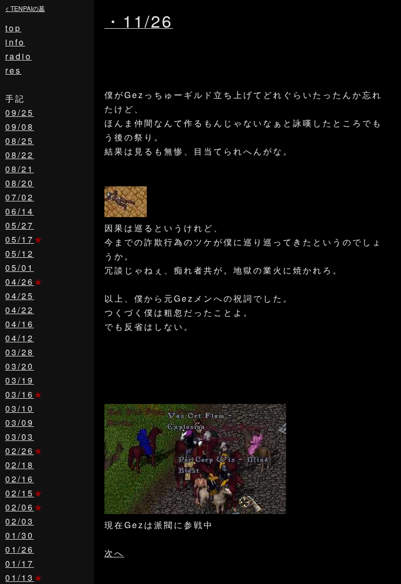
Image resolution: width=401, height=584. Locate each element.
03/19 (19, 380)
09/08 (19, 127)
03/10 (19, 408)
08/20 (19, 183)
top (13, 28)
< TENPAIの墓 (25, 8)
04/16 (19, 324)
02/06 (19, 507)
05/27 (19, 225)
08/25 (19, 141)
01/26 (19, 549)
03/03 (19, 437)
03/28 (19, 352)
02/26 (19, 451)
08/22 (19, 155)
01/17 (19, 563)
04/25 (19, 296)
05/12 (19, 253)
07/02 (19, 197)
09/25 (19, 112)
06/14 (19, 211)
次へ (114, 553)
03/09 (19, 422)
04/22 (19, 310)
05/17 (19, 239)
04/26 (19, 282)
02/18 (19, 465)
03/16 (19, 394)
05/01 (19, 267)
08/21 (19, 169)
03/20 (19, 366)
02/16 (19, 479)
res (13, 70)
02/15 (19, 493)
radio (18, 56)
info (15, 42)
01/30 (19, 535)
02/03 (19, 521)
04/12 (19, 338)
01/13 (19, 577)
